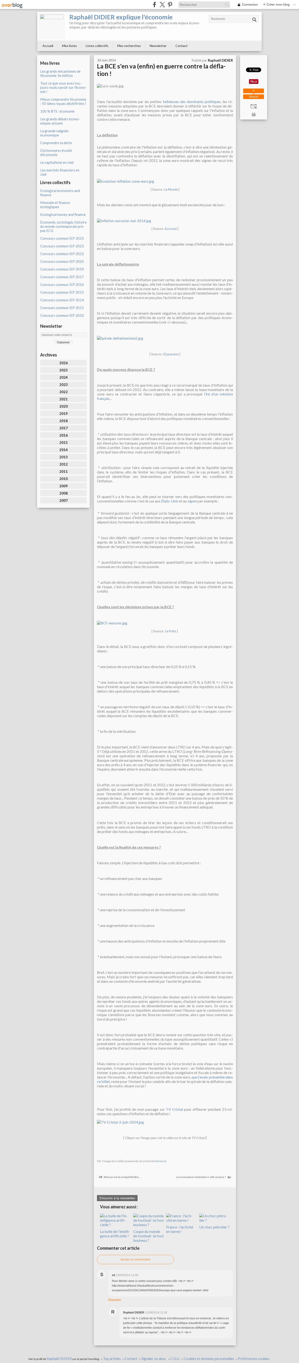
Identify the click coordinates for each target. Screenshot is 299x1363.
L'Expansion (171, 354)
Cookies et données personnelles (209, 1359)
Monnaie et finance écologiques (55, 204)
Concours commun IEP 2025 (62, 238)
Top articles (112, 1359)
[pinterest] (170, 4)
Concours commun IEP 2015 (62, 292)
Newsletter (158, 46)
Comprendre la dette (56, 143)
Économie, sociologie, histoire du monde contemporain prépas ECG (63, 226)
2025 (63, 370)
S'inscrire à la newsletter (117, 1198)
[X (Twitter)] (162, 4)
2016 (63, 435)
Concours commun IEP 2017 (62, 277)
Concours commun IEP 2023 (62, 246)
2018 (63, 421)
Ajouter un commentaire (135, 1259)
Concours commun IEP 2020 (62, 261)
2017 (63, 428)
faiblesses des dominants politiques (192, 101)
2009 (63, 486)
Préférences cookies (254, 1359)
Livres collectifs (97, 46)
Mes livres (69, 46)
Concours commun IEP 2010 (62, 315)
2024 (63, 377)
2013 (63, 457)
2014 (63, 450)
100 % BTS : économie (57, 111)
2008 (63, 493)
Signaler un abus (154, 1359)
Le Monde (171, 189)
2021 (63, 399)
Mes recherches (129, 46)
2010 (63, 479)
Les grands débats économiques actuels (60, 121)
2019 (63, 413)
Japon (192, 501)
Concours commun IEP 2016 (62, 284)
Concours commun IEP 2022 (62, 254)
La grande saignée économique (54, 133)
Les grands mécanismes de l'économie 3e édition (60, 73)
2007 (63, 500)
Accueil (48, 46)
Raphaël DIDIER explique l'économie (121, 17)
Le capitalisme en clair (57, 162)
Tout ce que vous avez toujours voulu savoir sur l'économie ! (63, 87)
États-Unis (169, 501)
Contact (181, 46)
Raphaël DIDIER (59, 1359)
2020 (63, 406)
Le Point (170, 631)
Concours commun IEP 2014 (62, 300)
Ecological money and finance (63, 214)
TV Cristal (174, 1109)
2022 (63, 392)
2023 (63, 384)
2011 (63, 471)
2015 (63, 442)
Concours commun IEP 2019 (62, 269)
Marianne (161, 1161)
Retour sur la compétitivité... (121, 1177)
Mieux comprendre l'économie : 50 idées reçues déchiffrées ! (63, 101)
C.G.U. (175, 1359)
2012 (63, 464)
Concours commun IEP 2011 (62, 308)
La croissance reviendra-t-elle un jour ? (201, 1177)
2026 (63, 363)
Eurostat (171, 229)
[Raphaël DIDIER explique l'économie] (52, 26)
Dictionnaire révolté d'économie (56, 152)
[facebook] (154, 4)
